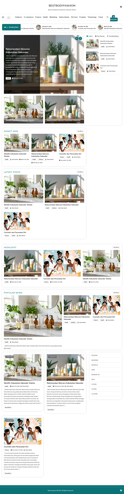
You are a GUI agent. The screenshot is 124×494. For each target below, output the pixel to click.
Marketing (53, 17)
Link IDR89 (94, 394)
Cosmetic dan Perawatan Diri (81, 28)
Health (45, 17)
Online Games (64, 17)
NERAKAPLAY (95, 374)
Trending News (114, 36)
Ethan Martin (111, 46)
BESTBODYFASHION (62, 6)
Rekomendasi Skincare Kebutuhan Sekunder (49, 28)
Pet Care (74, 17)
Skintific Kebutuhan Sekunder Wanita (109, 28)
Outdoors (18, 17)
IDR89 (93, 370)
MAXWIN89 (94, 360)
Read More (8, 407)
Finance (38, 17)
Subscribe (113, 19)
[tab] (89, 36)
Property (82, 17)
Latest (90, 36)
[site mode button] (8, 17)
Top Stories (101, 36)
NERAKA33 (94, 365)
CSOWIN (93, 384)
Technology (92, 17)
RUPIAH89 (94, 355)
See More (80, 131)
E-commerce (28, 17)
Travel (100, 17)
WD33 (93, 379)
